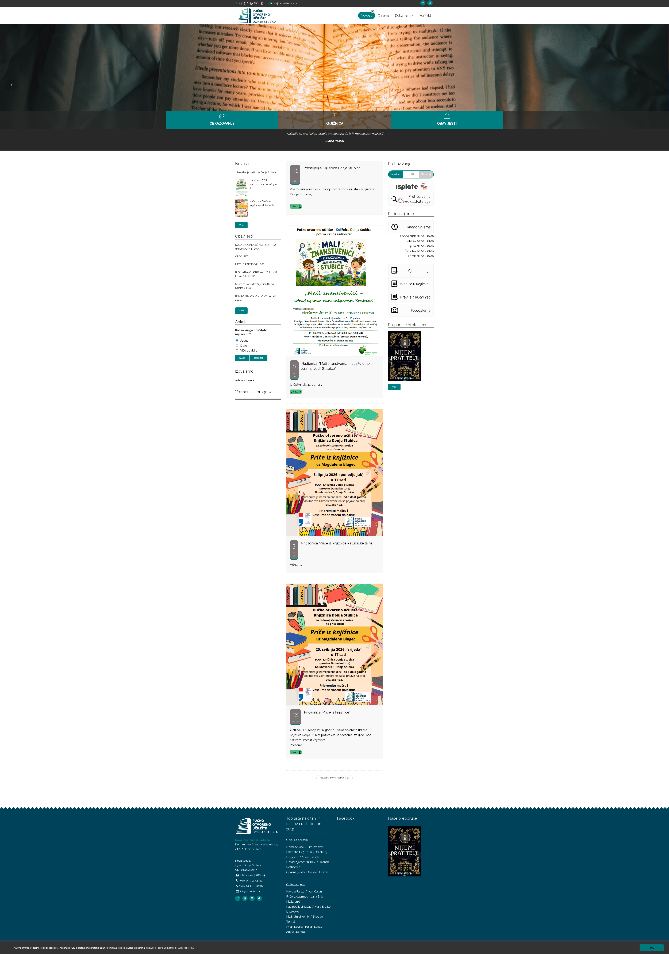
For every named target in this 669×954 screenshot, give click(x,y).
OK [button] (652, 947)
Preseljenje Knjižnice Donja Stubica (256, 172)
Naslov (395, 174)
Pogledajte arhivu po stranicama (334, 778)
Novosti (366, 15)
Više (241, 225)
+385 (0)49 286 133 (251, 3)
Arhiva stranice (245, 380)
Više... (294, 206)
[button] (175, 948)
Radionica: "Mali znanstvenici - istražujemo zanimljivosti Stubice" (335, 366)
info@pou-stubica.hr (284, 3)
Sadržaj (426, 174)
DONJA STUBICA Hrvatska (258, 399)
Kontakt (425, 15)
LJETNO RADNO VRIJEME (249, 264)
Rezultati (258, 358)
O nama (383, 15)
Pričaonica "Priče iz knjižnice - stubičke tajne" (337, 543)
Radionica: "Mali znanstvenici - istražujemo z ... (264, 184)
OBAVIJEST (241, 256)
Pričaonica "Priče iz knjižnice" (327, 712)
